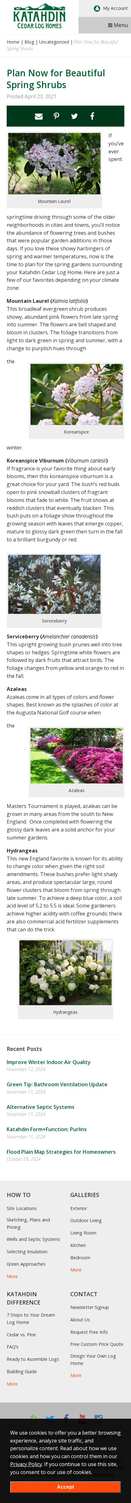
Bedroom (80, 1258)
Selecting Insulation (27, 1252)
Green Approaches (26, 1264)
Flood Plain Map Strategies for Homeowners (61, 1151)
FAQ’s (12, 1347)
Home (13, 42)
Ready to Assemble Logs (33, 1359)
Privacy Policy (26, 1464)
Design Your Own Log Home (93, 1359)
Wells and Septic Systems (33, 1239)
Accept (65, 1487)
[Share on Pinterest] (56, 116)
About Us (80, 1320)
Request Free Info (89, 1332)
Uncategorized (54, 42)
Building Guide (22, 1371)
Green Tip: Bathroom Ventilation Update (57, 1084)
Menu (120, 25)
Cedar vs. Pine (21, 1335)
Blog (29, 42)
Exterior (78, 1208)
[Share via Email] (38, 116)
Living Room (83, 1233)
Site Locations (22, 1208)
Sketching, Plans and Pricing (28, 1223)
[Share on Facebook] (92, 116)
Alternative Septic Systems (40, 1106)
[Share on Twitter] (74, 116)
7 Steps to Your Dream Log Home (31, 1318)
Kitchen (78, 1245)
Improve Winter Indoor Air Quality (49, 1062)
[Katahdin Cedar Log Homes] (39, 15)
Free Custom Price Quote (96, 1344)
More (12, 1276)
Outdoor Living (86, 1220)
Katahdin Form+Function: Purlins (47, 1129)
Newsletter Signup (89, 1307)
